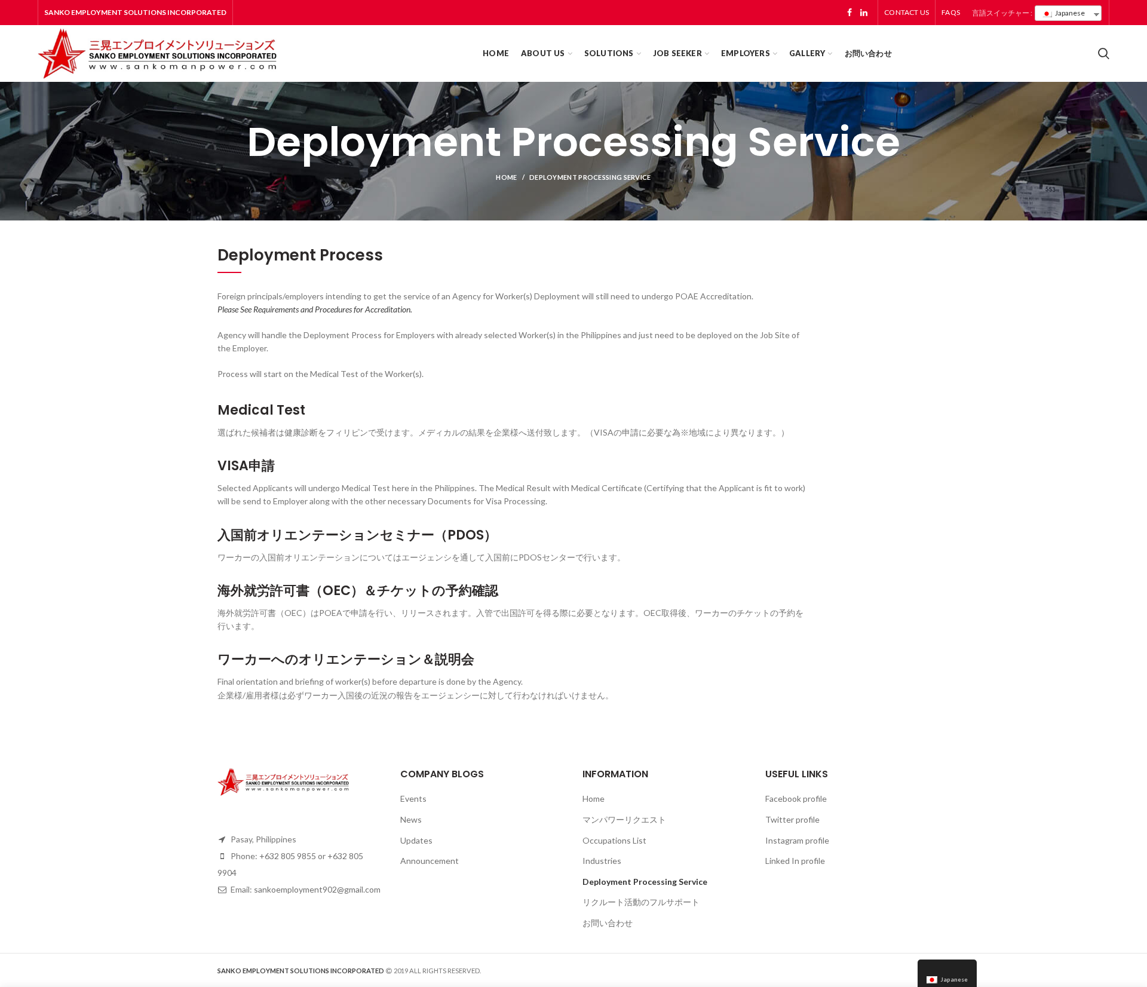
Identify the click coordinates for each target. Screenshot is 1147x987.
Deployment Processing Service (644, 881)
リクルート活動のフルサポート (641, 902)
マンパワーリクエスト (624, 819)
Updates (416, 840)
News (411, 819)
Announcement (429, 861)
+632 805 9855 (287, 856)
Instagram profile (797, 840)
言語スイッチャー (1001, 12)
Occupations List (614, 840)
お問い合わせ (607, 923)
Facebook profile (796, 798)
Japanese (1069, 12)
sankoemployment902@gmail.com (317, 889)
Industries (601, 861)
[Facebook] (849, 12)
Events (413, 798)
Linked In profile (795, 861)
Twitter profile (792, 819)
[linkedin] (864, 12)
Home (506, 177)
